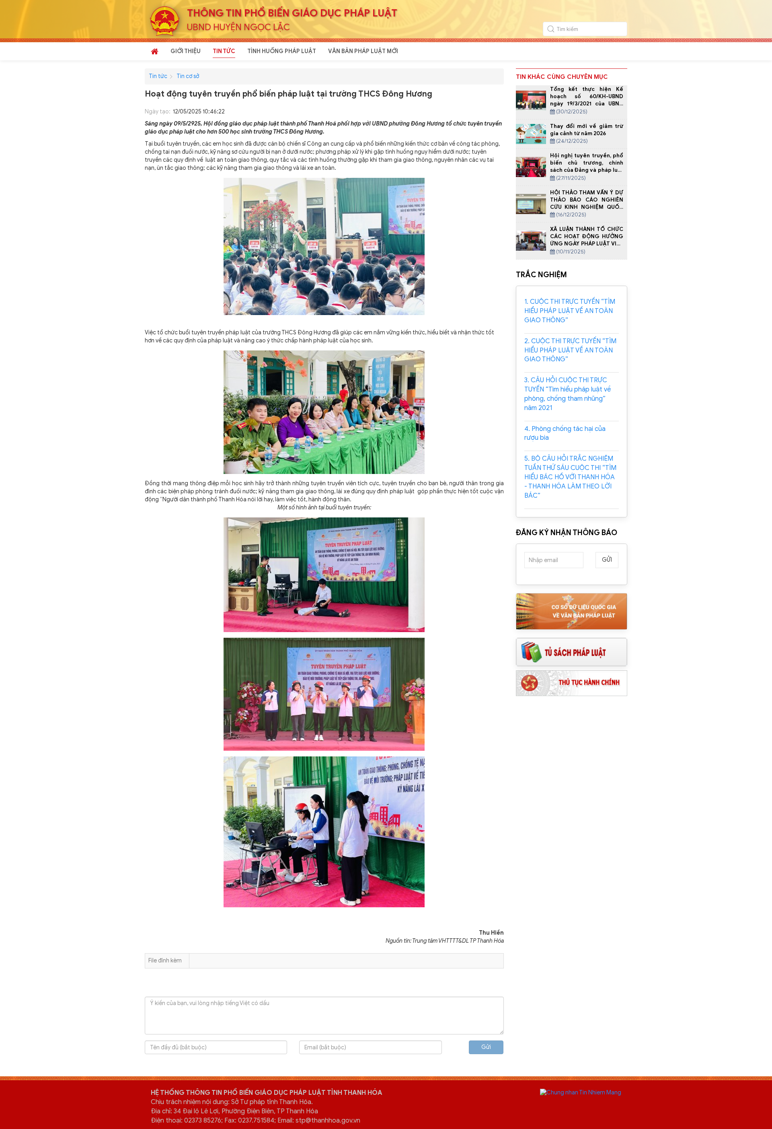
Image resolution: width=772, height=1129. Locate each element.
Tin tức (158, 76)
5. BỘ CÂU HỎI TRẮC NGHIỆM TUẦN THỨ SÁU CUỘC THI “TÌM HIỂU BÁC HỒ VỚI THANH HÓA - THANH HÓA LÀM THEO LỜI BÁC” (570, 477)
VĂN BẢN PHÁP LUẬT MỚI (363, 51)
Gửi (486, 1047)
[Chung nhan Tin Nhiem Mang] (580, 1092)
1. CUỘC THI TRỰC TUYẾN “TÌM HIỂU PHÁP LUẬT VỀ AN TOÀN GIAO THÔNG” (569, 311)
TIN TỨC (224, 51)
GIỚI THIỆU (185, 51)
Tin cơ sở (188, 76)
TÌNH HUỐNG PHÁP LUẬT (281, 51)
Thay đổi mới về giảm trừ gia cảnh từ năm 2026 (587, 130)
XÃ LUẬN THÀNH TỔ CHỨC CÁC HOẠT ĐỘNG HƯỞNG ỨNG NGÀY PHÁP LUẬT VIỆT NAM (587, 240)
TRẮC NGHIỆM (541, 274)
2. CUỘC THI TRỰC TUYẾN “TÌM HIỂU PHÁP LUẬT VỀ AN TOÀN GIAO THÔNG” (570, 350)
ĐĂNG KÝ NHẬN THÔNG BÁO (566, 532)
